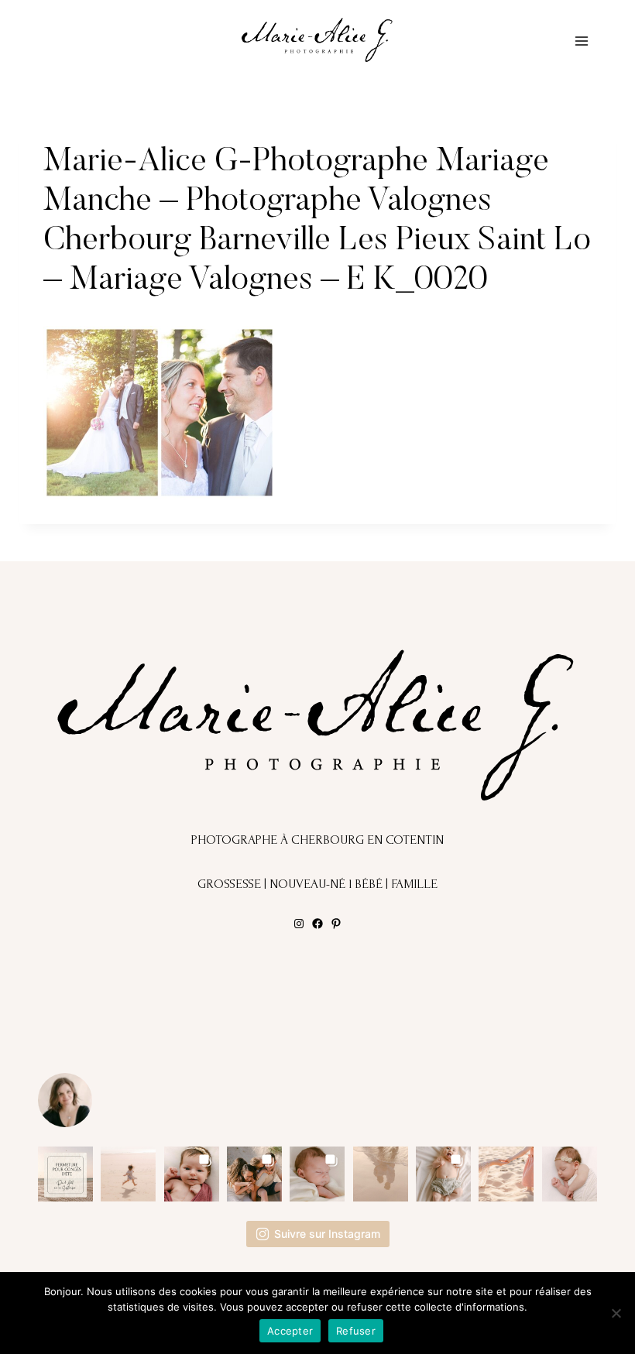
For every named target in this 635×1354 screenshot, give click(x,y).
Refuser (356, 1331)
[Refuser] (615, 1313)
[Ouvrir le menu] (581, 41)
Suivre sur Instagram (327, 1233)
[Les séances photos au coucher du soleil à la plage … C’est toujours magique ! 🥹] (380, 1174)
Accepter (290, 1331)
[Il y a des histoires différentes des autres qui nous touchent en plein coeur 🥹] (191, 1174)
